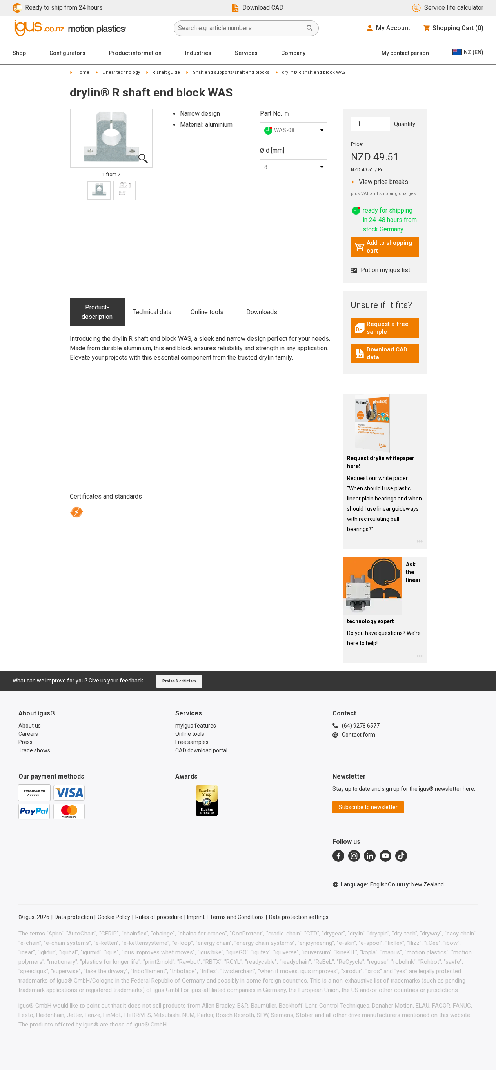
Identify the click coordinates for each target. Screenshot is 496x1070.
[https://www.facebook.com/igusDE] (338, 856)
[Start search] (309, 28)
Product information (135, 53)
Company (293, 53)
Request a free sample (386, 327)
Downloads (261, 312)
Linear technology (121, 72)
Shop (19, 53)
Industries (198, 53)
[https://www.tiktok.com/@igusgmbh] (401, 856)
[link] (385, 331)
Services (246, 53)
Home (82, 72)
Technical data (152, 312)
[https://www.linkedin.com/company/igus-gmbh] (370, 856)
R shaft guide (166, 72)
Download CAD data (385, 353)
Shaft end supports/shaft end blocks (231, 72)
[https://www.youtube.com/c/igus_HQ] (385, 856)
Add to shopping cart (383, 246)
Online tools (207, 312)
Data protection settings (299, 917)
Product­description (97, 312)
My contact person (405, 53)
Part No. (271, 113)
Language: (364, 884)
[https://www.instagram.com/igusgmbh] (354, 856)
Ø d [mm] (272, 150)
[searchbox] (240, 28)
